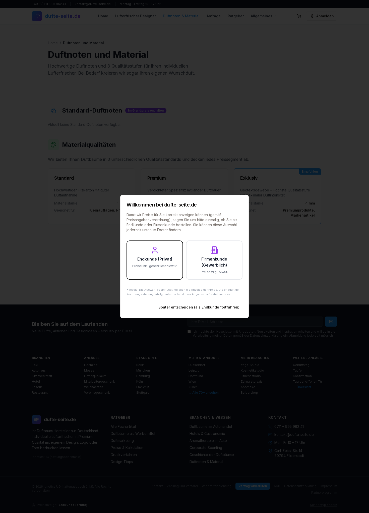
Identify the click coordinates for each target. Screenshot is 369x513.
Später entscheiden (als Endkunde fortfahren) (198, 307)
